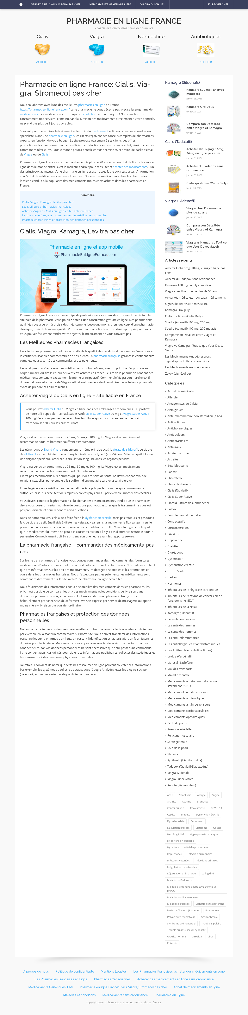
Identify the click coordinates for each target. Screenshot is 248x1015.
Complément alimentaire (184, 515)
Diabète (172, 546)
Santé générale (177, 742)
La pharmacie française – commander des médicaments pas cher (65, 215)
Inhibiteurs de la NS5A (182, 607)
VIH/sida (197, 936)
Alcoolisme (185, 795)
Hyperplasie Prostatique (204, 834)
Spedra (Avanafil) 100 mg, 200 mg (187, 322)
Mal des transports (179, 669)
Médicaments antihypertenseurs (188, 704)
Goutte (217, 827)
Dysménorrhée (175, 821)
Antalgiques (175, 410)
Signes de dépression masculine (186, 304)
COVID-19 (216, 808)
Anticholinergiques (179, 428)
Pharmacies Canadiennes (112, 979)
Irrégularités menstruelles (182, 867)
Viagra (28, 154)
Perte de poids (177, 723)
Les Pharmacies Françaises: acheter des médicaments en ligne (179, 971)
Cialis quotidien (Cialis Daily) (206, 183)
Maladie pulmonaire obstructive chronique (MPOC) (191, 888)
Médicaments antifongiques (185, 698)
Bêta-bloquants (177, 465)
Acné (170, 795)
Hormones (174, 583)
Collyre (172, 509)
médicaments (29, 114)
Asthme (186, 801)
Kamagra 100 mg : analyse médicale (189, 285)
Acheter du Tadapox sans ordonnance (190, 279)
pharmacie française (106, 356)
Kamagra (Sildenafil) (182, 82)
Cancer (172, 472)
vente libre (90, 114)
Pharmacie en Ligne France (124, 20)
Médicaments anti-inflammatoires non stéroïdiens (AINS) (193, 683)
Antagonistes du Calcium (183, 403)
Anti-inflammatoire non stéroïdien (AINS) (194, 416)
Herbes (172, 577)
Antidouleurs (176, 434)
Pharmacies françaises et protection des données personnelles (63, 220)
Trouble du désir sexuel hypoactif (186, 930)
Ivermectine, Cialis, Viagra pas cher (56, 4)
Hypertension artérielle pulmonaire (187, 847)
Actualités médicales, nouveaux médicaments (195, 297)
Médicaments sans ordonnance (125, 995)
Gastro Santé (175, 571)
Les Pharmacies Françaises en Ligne (60, 979)
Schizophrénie (209, 917)
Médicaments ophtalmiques (186, 717)
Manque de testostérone (209, 903)
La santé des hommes (181, 631)
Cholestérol (175, 478)
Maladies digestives (178, 903)
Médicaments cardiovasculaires (188, 711)
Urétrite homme (176, 936)
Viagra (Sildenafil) (180, 201)
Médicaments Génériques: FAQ (111, 4)
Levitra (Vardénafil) (179, 656)
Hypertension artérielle (180, 840)
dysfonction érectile (98, 518)
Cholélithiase (197, 808)
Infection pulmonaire (200, 854)
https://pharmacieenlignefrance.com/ (45, 109)
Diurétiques (175, 552)
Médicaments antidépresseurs (187, 692)
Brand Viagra (52, 449)
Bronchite (202, 801)
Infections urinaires (207, 860)
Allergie (172, 397)
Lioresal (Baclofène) (180, 662)
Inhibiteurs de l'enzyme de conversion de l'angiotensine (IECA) (194, 598)
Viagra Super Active (136, 414)
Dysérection (175, 559)
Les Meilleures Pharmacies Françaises (46, 206)
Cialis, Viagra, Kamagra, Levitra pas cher (48, 202)
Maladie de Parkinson (179, 880)
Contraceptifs (176, 521)
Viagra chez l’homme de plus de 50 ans (191, 291)
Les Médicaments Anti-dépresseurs (188, 367)
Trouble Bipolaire (211, 923)
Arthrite (172, 459)
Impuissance (174, 854)
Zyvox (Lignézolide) (178, 373)
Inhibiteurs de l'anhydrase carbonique (192, 590)
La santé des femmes (181, 625)
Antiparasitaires (177, 441)
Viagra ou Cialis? (152, 4)
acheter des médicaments (130, 167)
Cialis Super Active (97, 414)
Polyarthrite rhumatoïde (181, 917)
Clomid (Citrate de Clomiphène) (188, 503)
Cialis (44, 154)
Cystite (171, 814)
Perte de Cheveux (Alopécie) (183, 910)
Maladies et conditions (79, 995)
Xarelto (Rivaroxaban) (181, 785)
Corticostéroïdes (178, 528)
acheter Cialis (52, 409)
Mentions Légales (114, 971)
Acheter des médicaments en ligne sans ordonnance (175, 979)
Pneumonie (212, 910)
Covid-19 (173, 534)
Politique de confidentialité (74, 971)
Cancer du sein (175, 808)
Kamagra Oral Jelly (200, 107)
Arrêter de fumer (178, 453)
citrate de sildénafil (125, 449)
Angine (216, 795)
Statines (172, 754)
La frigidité (208, 873)
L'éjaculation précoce (181, 619)
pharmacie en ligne (61, 136)
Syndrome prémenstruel (181, 923)
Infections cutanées (178, 860)
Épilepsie (172, 943)
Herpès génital (175, 834)
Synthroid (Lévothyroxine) (184, 760)
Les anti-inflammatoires (183, 638)
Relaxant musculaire (180, 735)
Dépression (196, 821)
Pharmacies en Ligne (169, 995)
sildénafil (30, 454)
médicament (100, 131)
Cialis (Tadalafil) (178, 141)
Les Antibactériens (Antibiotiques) (189, 650)
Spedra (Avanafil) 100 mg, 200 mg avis (190, 328)
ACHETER (42, 62)
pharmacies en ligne (91, 105)
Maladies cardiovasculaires (182, 897)
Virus (211, 936)
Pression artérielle (179, 729)
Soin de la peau (177, 748)
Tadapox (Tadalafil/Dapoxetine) (187, 766)
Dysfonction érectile (180, 565)
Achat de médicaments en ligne (197, 987)
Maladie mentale (178, 675)
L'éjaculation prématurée (181, 873)
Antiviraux (174, 447)
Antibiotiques (176, 422)
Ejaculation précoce (178, 827)
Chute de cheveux (179, 484)
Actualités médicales (181, 391)
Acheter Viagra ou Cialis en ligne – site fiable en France (57, 211)
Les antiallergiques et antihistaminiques (193, 644)
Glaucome (201, 827)
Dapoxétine (175, 540)
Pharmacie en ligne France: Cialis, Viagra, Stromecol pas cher (123, 987)
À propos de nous (36, 971)
